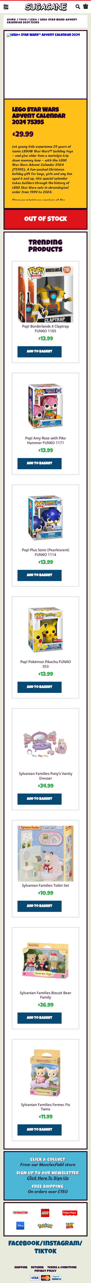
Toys (23, 20)
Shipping (20, 1267)
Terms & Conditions (62, 1267)
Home (11, 20)
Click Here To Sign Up (48, 1178)
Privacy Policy (45, 1271)
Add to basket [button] (39, 352)
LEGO (33, 20)
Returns (37, 1267)
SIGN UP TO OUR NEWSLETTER (48, 1173)
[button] (6, 6)
